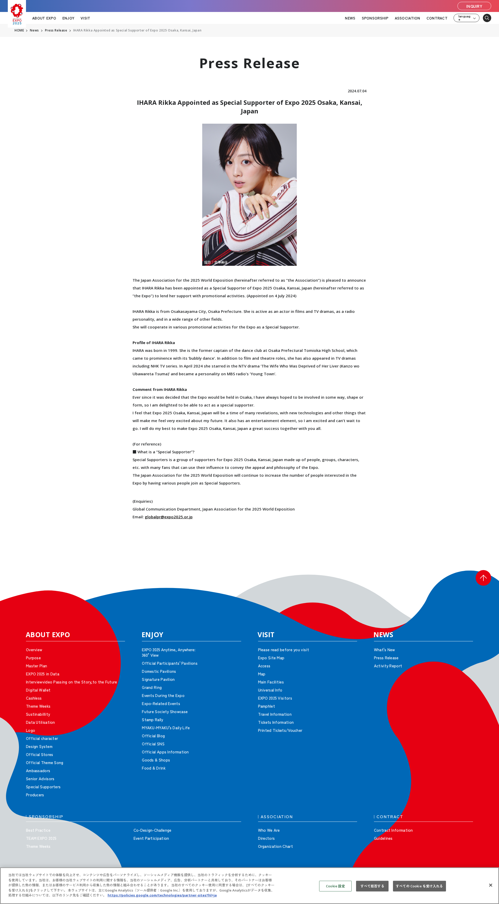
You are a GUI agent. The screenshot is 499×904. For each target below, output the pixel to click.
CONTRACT (437, 18)
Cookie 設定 (335, 885)
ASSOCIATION (407, 18)
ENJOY (68, 18)
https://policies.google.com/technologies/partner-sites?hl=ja (162, 895)
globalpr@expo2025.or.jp (169, 516)
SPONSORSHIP (375, 18)
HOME (19, 30)
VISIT (85, 18)
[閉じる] (490, 885)
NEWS (350, 18)
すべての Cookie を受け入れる (419, 885)
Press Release (56, 30)
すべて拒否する (372, 885)
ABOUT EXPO (44, 18)
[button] (483, 578)
